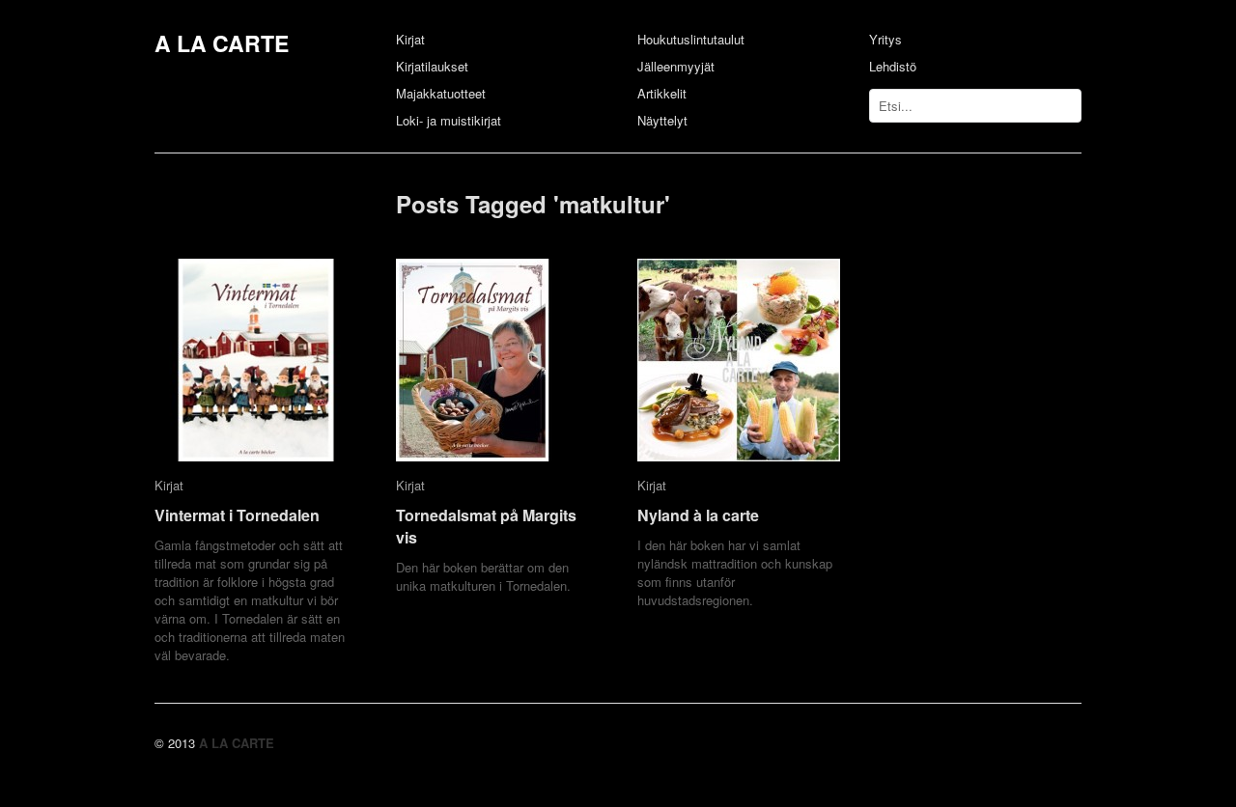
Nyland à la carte (698, 515)
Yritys (885, 39)
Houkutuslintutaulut (690, 39)
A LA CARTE (221, 43)
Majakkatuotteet (441, 93)
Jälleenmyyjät (676, 66)
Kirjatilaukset (432, 66)
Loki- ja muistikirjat (448, 120)
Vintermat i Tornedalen (237, 515)
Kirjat (410, 39)
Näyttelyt (662, 120)
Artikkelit (662, 93)
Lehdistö (892, 66)
